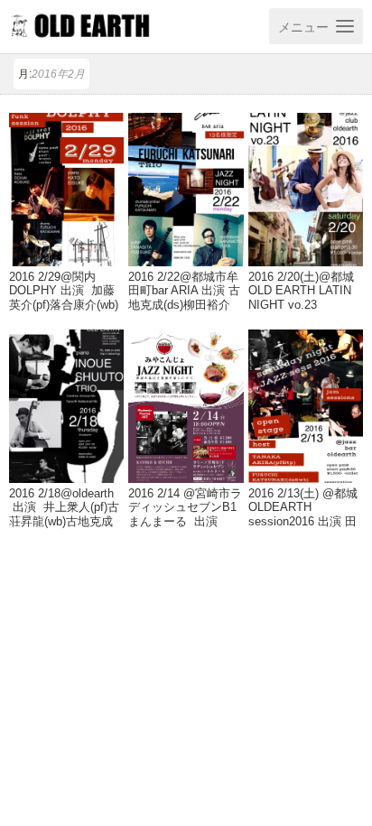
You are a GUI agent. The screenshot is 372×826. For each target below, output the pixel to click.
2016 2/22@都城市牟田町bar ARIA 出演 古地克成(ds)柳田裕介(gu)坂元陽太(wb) (184, 297)
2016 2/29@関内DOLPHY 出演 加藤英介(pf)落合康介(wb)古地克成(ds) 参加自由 (63, 304)
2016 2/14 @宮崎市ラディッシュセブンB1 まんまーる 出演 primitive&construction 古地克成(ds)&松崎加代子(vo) (185, 528)
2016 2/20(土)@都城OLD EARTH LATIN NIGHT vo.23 (301, 290)
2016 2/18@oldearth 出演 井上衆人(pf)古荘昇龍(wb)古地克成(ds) (64, 514)
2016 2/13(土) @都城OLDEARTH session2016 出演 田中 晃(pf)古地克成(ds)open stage (303, 521)
